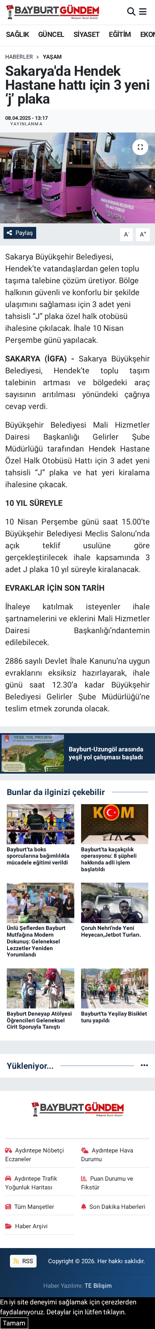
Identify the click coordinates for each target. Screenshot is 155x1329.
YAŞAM (52, 57)
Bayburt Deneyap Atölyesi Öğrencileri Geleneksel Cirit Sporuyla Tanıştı (39, 1020)
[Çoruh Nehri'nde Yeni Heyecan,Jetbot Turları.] (115, 902)
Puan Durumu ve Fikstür (107, 1183)
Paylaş (24, 232)
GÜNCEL (51, 34)
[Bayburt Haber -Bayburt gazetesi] (52, 12)
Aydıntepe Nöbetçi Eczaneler (34, 1155)
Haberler (19, 57)
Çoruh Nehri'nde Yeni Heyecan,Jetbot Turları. (111, 931)
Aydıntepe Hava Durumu (107, 1155)
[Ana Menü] (143, 12)
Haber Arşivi (31, 1226)
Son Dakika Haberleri (117, 1206)
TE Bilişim (98, 1285)
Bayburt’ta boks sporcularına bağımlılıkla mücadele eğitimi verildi (38, 856)
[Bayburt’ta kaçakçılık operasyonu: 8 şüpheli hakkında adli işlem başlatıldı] (115, 824)
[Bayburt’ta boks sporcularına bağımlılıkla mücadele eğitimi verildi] (40, 824)
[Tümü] (144, 1066)
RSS (27, 1261)
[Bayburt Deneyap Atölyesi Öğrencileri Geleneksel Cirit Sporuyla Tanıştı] (40, 988)
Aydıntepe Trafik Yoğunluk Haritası (31, 1183)
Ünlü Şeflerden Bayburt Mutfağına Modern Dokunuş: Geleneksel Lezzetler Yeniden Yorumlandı (36, 941)
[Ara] (131, 12)
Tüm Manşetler (34, 1206)
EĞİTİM (120, 34)
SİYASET (87, 34)
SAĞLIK (17, 34)
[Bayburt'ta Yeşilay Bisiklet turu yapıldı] (115, 988)
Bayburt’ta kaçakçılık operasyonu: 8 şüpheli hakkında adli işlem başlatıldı (109, 859)
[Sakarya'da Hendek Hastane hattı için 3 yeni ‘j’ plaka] (77, 178)
